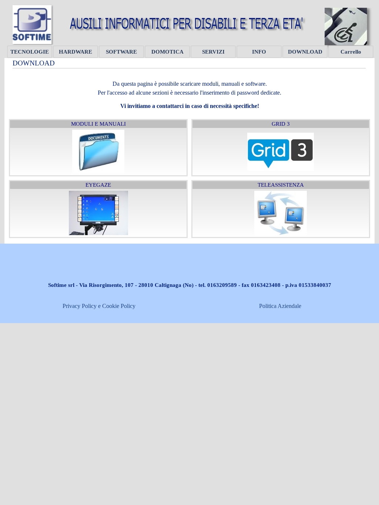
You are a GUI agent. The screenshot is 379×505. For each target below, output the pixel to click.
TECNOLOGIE (29, 52)
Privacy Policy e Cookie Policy (99, 306)
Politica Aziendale (280, 306)
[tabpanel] (189, 91)
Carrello (351, 52)
